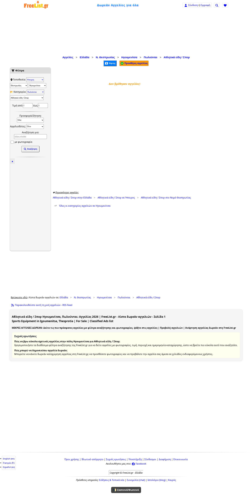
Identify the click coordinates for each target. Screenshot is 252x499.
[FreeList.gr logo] (36, 5)
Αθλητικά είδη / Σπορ (177, 57)
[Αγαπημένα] (225, 5)
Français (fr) (8, 462)
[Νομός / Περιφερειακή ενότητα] (19, 85)
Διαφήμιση (165, 459)
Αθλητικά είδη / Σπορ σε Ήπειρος (116, 197)
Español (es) (9, 467)
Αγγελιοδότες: (18, 126)
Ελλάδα (84, 57)
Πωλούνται (150, 57)
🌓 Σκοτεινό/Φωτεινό (126, 489)
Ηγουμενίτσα (129, 57)
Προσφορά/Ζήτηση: (30, 115)
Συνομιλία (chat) (136, 480)
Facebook (140, 463)
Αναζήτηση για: (30, 132)
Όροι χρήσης (71, 459)
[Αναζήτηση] (217, 5)
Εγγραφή (205, 5)
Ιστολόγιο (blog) (157, 480)
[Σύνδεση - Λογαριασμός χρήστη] (186, 5)
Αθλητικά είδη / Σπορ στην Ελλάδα (72, 197)
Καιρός (172, 480)
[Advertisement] (126, 32)
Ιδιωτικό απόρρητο (92, 459)
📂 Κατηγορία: (18, 91)
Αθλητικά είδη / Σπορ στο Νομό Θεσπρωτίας (166, 197)
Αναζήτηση (32, 149)
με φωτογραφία (23, 141)
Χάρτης (112, 63)
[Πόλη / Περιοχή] (37, 85)
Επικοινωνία (180, 459)
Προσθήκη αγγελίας (136, 63)
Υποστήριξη (135, 459)
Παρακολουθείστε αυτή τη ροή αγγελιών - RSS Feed (43, 305)
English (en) (8, 458)
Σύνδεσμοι (150, 459)
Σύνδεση (193, 5)
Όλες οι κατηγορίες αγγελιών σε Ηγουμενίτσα (82, 205)
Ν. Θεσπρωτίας (105, 57)
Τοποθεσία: (19, 79)
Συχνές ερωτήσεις (116, 459)
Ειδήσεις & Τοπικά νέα (111, 480)
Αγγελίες (67, 57)
